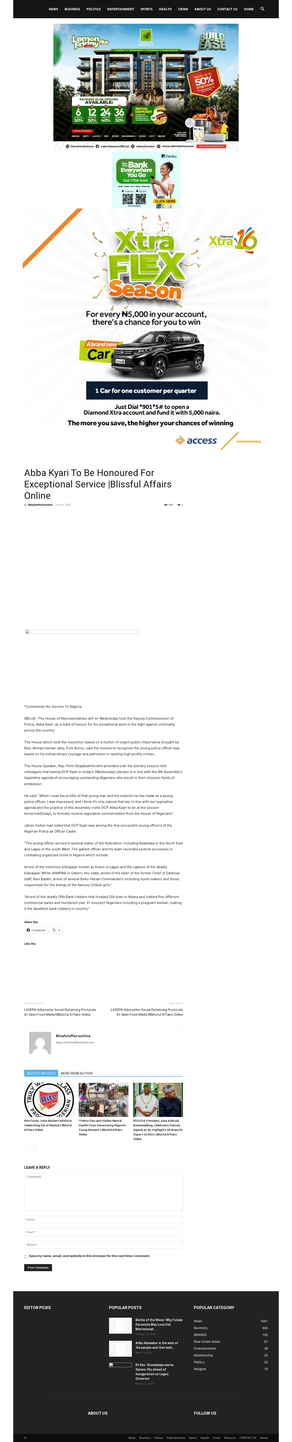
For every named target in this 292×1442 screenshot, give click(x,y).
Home (249, 9)
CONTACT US (227, 9)
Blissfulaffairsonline (40, 504)
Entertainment (120, 9)
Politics (93, 9)
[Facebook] (28, 515)
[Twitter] (39, 515)
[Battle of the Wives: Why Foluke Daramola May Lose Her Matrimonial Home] (120, 1326)
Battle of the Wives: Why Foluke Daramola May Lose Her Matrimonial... (159, 1324)
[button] (262, 9)
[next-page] (34, 1148)
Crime (183, 9)
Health (165, 9)
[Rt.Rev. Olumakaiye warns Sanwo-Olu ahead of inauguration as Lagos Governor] (120, 1371)
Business (72, 9)
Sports (147, 9)
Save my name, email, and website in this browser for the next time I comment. (89, 1256)
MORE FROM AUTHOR (77, 1073)
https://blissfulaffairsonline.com (75, 1042)
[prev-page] (27, 1148)
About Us (203, 9)
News (53, 9)
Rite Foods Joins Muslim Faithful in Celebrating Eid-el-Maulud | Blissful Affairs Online (48, 1125)
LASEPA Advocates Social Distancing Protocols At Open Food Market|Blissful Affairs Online (60, 1012)
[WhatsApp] (60, 515)
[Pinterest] (49, 515)
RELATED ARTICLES (41, 1073)
